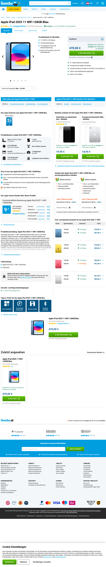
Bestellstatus (4, 485)
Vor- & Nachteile (42, 104)
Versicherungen (76, 104)
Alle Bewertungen (8, 224)
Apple (13, 17)
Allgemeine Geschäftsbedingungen (67, 516)
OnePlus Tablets (60, 471)
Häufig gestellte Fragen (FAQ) (91, 487)
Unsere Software (60, 487)
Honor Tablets (60, 469)
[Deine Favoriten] (97, 3)
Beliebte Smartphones (9, 463)
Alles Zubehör (87, 477)
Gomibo (59, 481)
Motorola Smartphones (34, 471)
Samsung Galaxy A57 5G (8, 469)
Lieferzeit (3, 487)
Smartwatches (87, 475)
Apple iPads (59, 467)
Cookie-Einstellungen (50, 516)
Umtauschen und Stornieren (8, 490)
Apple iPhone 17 (5, 466)
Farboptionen (87, 104)
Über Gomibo (59, 483)
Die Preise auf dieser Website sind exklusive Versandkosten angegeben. (81, 510)
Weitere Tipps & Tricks (10, 314)
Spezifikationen (31, 104)
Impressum (39, 516)
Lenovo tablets (60, 473)
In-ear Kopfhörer (87, 471)
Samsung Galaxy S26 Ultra (8, 467)
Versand (3, 489)
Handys (31, 463)
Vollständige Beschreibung (11, 254)
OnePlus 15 (4, 473)
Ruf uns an (86, 483)
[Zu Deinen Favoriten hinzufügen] (102, 39)
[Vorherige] (3, 56)
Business (53, 9)
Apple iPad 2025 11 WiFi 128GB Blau (43, 17)
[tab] (10, 80)
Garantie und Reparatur (7, 492)
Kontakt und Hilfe (90, 481)
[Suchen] (69, 3)
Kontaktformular (88, 485)
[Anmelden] (82, 3)
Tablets (43, 9)
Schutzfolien (86, 467)
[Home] (3, 9)
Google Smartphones (34, 473)
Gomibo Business (33, 483)
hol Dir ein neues (25, 277)
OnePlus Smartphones (34, 469)
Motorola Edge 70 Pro (7, 471)
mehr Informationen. (71, 512)
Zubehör (34, 9)
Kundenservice (64, 9)
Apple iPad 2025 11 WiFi (24, 17)
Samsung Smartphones (35, 467)
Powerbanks (86, 469)
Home (2, 17)
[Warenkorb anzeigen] (102, 3)
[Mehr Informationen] (92, 57)
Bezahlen (3, 483)
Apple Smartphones (33, 466)
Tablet (8, 17)
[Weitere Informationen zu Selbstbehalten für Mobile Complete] (95, 207)
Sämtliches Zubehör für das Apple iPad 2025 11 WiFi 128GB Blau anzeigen (81, 166)
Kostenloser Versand (68, 161)
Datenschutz (59, 485)
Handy (25, 9)
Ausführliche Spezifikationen (12, 164)
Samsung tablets (60, 466)
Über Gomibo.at (21, 516)
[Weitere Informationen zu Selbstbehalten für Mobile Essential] (69, 207)
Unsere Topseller (14, 9)
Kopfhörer (86, 473)
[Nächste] (33, 56)
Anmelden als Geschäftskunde (36, 485)
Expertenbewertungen (17, 104)
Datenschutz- (47, 557)
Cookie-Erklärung (60, 557)
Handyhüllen (87, 466)
